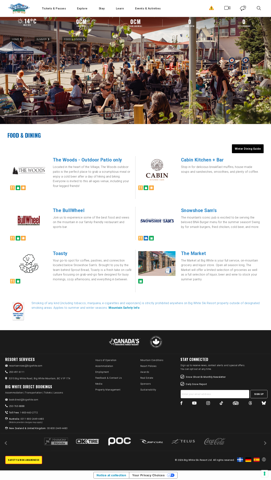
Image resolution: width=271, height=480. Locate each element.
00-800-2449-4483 (38, 428)
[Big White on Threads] (250, 403)
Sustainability (148, 389)
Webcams (227, 9)
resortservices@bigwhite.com (25, 365)
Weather (243, 9)
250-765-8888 (17, 406)
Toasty (60, 253)
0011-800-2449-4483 (26, 420)
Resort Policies (148, 366)
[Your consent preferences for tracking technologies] (264, 473)
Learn (120, 8)
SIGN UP (259, 394)
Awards (144, 372)
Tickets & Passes (54, 8)
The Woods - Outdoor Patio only (87, 160)
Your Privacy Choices (148, 475)
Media (99, 383)
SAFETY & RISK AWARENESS (23, 460)
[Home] (19, 8)
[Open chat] (261, 470)
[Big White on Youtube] (194, 404)
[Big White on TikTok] (221, 403)
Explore (82, 8)
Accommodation (104, 366)
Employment (102, 372)
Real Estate (146, 377)
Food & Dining (73, 39)
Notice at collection (111, 475)
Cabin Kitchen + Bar (202, 160)
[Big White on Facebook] (181, 403)
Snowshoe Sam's (199, 210)
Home (15, 39)
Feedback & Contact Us (108, 377)
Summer (42, 39)
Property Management (108, 389)
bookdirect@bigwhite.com (23, 399)
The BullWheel (69, 210)
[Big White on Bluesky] (264, 403)
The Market (193, 253)
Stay (102, 8)
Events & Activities (148, 8)
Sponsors (145, 383)
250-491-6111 (17, 372)
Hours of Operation (106, 360)
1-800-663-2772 (23, 412)
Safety (211, 9)
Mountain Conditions (152, 360)
